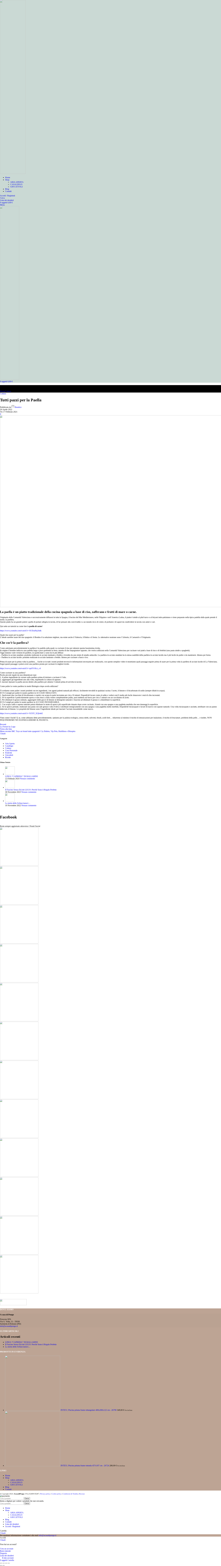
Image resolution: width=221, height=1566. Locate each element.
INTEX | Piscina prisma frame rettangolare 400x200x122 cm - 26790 (89, 1410)
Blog (7, 1487)
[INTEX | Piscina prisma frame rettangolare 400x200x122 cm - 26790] (33, 1410)
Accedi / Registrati (12, 1526)
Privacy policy (45, 1494)
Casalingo (9, 746)
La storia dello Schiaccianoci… (17, 803)
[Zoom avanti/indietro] (9, 1563)
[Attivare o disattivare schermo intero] (6, 1563)
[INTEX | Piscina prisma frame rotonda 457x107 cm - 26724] (33, 1465)
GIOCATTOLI (16, 187)
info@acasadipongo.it (9, 1326)
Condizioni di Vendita (70, 1494)
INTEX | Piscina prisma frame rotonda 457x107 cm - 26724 (85, 1465)
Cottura (8, 391)
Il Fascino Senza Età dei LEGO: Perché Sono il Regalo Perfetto (31, 790)
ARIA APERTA (17, 182)
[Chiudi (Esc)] (1, 1563)
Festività (8, 753)
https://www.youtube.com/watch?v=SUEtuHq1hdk (20, 631)
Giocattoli (9, 755)
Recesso (82, 1494)
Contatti (8, 1489)
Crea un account (6, 1549)
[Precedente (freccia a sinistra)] (1, 1565)
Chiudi (2, 733)
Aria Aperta (10, 743)
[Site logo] (13, 173)
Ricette (8, 757)
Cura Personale (11, 750)
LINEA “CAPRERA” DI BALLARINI (21, 776)
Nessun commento (27, 779)
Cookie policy (56, 1494)
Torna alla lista (6, 729)
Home (2, 391)
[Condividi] (4, 1563)
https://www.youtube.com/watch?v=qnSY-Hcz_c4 (20, 668)
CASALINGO (16, 184)
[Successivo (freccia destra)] (4, 1565)
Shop (7, 1478)
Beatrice (18, 407)
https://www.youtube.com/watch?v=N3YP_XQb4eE (21, 713)
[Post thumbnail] (10, 774)
